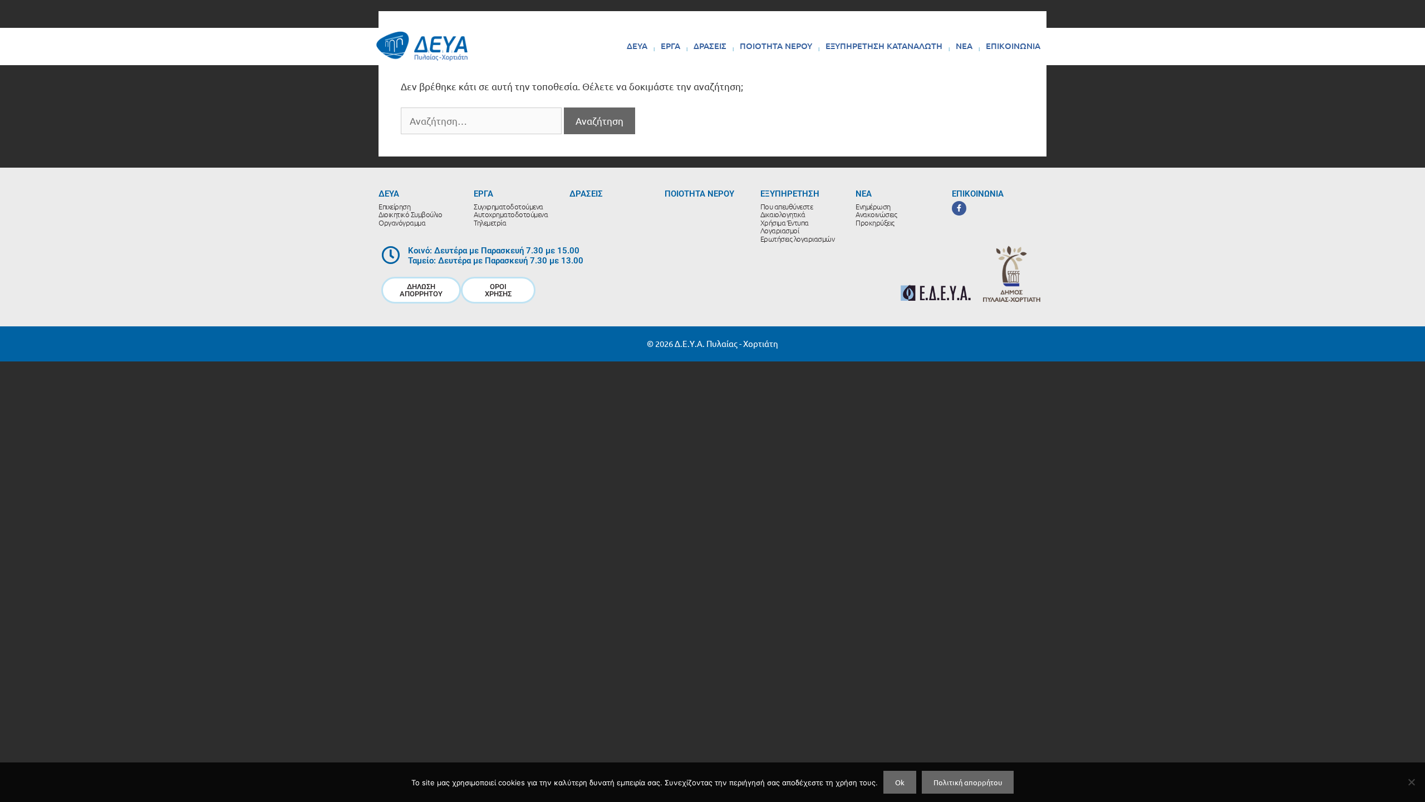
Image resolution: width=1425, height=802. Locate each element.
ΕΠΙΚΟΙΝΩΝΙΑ (1013, 45)
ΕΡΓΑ (670, 45)
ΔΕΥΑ (637, 45)
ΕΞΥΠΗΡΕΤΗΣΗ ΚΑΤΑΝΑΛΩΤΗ (883, 45)
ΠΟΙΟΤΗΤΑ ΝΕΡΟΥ (776, 45)
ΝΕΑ (964, 45)
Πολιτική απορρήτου (967, 782)
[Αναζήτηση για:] (482, 120)
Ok (900, 782)
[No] (1411, 782)
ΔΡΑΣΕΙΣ (710, 45)
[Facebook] (959, 208)
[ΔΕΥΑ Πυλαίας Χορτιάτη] (422, 46)
